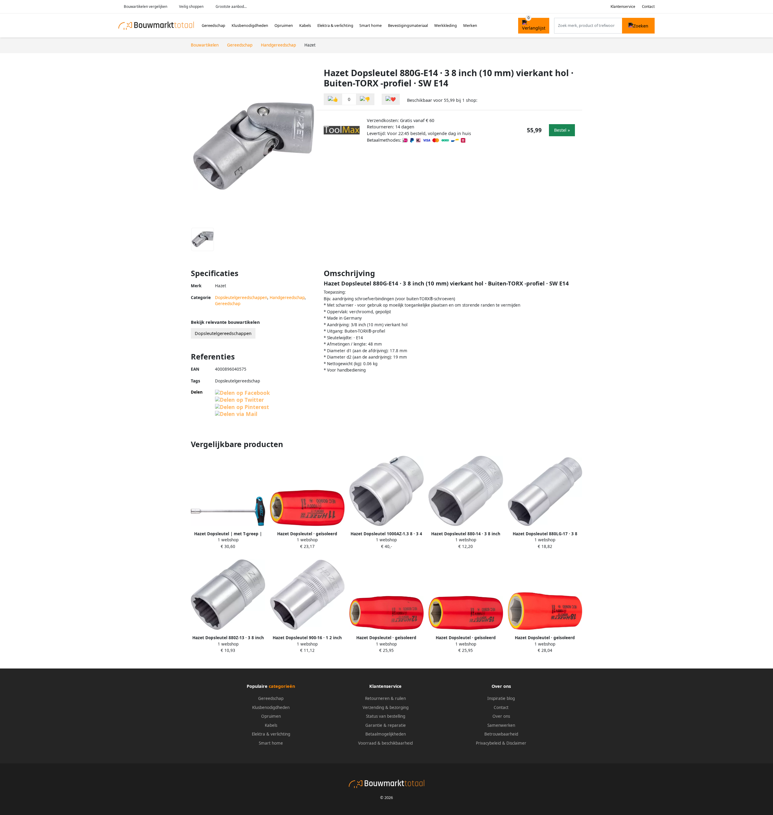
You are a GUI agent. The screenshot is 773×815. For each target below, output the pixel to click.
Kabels (305, 25)
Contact (648, 6)
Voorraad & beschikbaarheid (385, 743)
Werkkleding (445, 25)
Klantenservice (623, 6)
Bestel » (562, 130)
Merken (470, 25)
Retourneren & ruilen (385, 698)
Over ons (501, 716)
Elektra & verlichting (335, 25)
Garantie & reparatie (385, 725)
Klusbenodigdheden (250, 25)
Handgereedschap (287, 297)
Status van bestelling (385, 716)
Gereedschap (213, 25)
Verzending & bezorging (386, 707)
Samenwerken (501, 725)
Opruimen (283, 25)
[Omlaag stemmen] (365, 99)
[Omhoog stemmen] (333, 99)
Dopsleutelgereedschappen (241, 297)
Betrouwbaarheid (501, 734)
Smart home (370, 25)
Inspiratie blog (501, 698)
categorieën (282, 686)
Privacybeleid (488, 743)
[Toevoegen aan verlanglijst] (391, 99)
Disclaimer (516, 743)
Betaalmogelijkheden (385, 734)
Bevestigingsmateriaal (408, 25)
